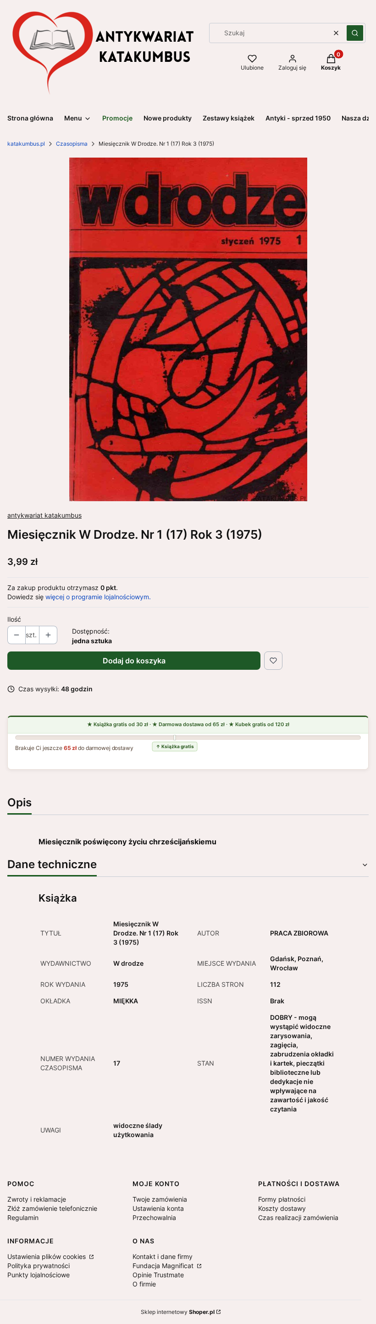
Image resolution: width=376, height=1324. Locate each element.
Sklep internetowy (178, 1311)
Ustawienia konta (158, 1208)
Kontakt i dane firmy (163, 1256)
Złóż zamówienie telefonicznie (52, 1208)
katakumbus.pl (26, 143)
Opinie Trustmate (158, 1275)
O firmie (144, 1284)
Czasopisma (72, 143)
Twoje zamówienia (160, 1199)
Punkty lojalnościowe (38, 1275)
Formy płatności (281, 1199)
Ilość (14, 619)
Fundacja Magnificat (164, 1265)
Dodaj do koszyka (134, 660)
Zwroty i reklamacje (36, 1199)
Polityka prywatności (38, 1265)
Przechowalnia (154, 1217)
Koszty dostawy (282, 1208)
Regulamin (23, 1217)
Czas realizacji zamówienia (298, 1217)
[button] (355, 33)
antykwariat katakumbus (44, 515)
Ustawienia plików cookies (47, 1256)
